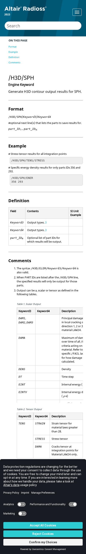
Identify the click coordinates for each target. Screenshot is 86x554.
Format (12, 46)
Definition (14, 57)
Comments (14, 62)
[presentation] (64, 396)
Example (13, 51)
